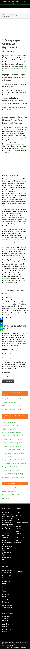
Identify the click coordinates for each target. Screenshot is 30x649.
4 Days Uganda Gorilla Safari (11, 432)
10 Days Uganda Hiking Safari (11, 439)
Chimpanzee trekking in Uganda (6, 589)
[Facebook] (1, 319)
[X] (1, 321)
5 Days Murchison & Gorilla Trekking (14, 467)
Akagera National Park (9, 491)
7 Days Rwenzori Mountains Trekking (14, 463)
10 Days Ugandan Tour (9, 429)
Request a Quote (8, 381)
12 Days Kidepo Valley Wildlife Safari (14, 436)
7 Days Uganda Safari (9, 456)
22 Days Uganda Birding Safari (12, 443)
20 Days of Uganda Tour (10, 425)
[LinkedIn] (1, 323)
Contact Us (19, 512)
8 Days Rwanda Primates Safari (12, 399)
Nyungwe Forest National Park (14, 144)
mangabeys (6, 278)
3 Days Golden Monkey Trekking (12, 474)
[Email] (1, 328)
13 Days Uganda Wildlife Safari (12, 470)
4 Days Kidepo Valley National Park (13, 453)
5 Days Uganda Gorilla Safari (11, 446)
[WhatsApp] (1, 326)
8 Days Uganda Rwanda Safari (12, 409)
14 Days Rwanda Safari (9, 402)
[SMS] (1, 330)
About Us (19, 516)
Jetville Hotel (20, 537)
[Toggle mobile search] (24, 10)
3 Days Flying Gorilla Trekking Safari (13, 450)
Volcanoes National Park (10, 488)
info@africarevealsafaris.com (18, 3)
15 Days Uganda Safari (9, 422)
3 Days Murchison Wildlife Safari (12, 460)
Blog (17, 519)
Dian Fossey (6, 498)
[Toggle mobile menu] (27, 10)
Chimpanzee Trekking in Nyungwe (6, 618)
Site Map (19, 540)
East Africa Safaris (22, 523)
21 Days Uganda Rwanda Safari (12, 406)
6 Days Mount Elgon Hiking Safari (13, 477)
